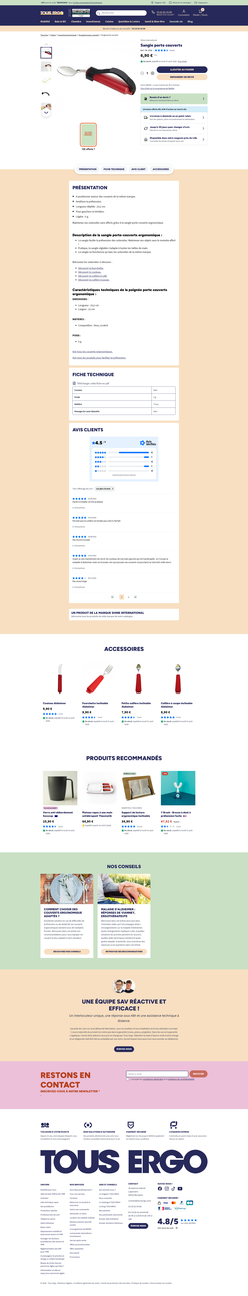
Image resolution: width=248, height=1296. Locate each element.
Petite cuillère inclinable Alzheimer (136, 705)
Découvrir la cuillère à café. (92, 276)
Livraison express (179, 1132)
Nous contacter (105, 1198)
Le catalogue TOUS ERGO (109, 1202)
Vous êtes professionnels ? (81, 1189)
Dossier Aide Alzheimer (109, 1219)
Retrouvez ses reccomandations (124, 951)
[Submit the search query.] (98, 12)
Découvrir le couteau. (89, 272)
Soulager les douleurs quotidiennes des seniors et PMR (52, 1241)
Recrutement (104, 1210)
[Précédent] (46, 44)
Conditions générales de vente (86, 1283)
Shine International (149, 40)
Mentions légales (65, 1283)
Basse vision (45, 1227)
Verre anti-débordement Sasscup (58, 814)
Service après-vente (78, 1240)
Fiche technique (114, 169)
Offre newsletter (77, 1248)
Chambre (44, 1198)
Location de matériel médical (82, 1217)
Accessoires (161, 169)
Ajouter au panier (182, 69)
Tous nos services (77, 1194)
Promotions (75, 1257)
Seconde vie (176, 21)
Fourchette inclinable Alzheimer (95, 705)
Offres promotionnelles (80, 1244)
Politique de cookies (140, 1283)
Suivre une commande (79, 1209)
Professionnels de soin (50, 1214)
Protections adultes (48, 1210)
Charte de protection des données (115, 1283)
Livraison (74, 1198)
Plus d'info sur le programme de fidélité (157, 88)
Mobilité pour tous (48, 1189)
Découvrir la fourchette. (91, 268)
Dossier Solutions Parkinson (111, 1223)
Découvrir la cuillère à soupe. (94, 279)
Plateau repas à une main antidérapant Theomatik (97, 814)
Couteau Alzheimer (54, 703)
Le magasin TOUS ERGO (109, 1194)
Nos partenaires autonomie (110, 1214)
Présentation (87, 169)
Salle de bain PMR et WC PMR (52, 1194)
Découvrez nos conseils (67, 951)
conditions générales (153, 1079)
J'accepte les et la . (162, 1079)
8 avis (172, 50)
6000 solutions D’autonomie (99, 1132)
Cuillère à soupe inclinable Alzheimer (176, 705)
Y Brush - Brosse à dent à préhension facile (176, 814)
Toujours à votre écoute (54, 1132)
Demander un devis (182, 77)
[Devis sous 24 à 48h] (203, 99)
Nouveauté (74, 1253)
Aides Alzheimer (47, 1223)
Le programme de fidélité (80, 1229)
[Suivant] (46, 112)
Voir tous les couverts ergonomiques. (92, 351)
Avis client (138, 169)
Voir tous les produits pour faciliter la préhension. (99, 357)
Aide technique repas (49, 1202)
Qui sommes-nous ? (107, 1189)
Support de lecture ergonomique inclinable (136, 814)
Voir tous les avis (166, 1227)
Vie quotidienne (47, 1206)
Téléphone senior (47, 1219)
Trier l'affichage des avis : (82, 488)
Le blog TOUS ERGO (107, 1206)
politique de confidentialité (181, 1079)
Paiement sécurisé (136, 1132)
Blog (190, 21)
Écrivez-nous (124, 1049)
